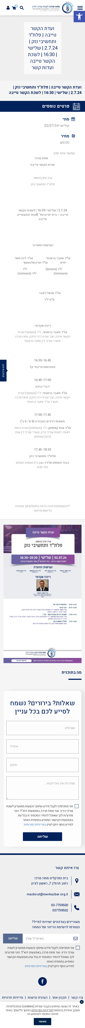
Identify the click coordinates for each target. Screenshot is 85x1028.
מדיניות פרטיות (12, 997)
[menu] (80, 8)
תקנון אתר (59, 997)
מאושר (42, 1021)
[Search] (21, 8)
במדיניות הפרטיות (35, 824)
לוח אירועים (3, 370)
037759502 (60, 910)
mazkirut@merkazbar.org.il (47, 894)
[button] (79, 16)
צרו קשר (77, 997)
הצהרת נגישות (38, 997)
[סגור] (82, 1002)
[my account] (8, 7)
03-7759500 (59, 905)
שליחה (42, 836)
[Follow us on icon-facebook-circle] (42, 982)
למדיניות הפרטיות (42, 1010)
